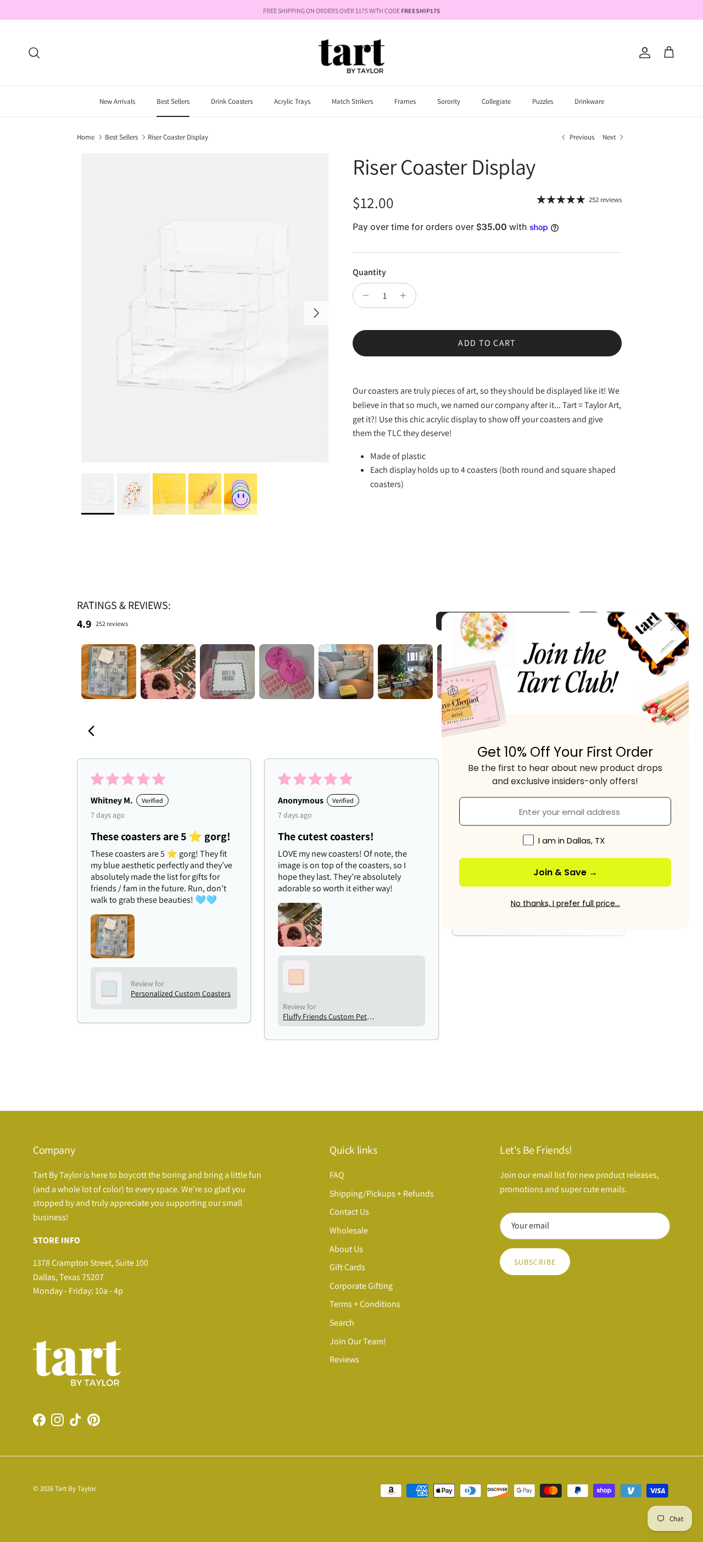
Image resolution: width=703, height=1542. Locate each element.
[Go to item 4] (286, 671)
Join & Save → (565, 872)
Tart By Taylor (75, 1488)
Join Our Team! (358, 1341)
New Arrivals (117, 101)
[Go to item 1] (108, 671)
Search (342, 1322)
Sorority (448, 101)
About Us (346, 1249)
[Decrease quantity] (362, 295)
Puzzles (542, 101)
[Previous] (94, 732)
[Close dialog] (674, 626)
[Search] (34, 52)
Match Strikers (352, 101)
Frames (405, 101)
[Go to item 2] (168, 671)
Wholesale (349, 1230)
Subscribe (535, 1262)
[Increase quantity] (406, 295)
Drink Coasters (232, 101)
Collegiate (496, 101)
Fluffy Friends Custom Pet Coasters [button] (325, 1016)
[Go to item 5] (346, 671)
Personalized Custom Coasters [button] (181, 993)
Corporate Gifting (361, 1286)
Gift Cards (347, 1267)
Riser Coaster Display (178, 137)
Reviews (344, 1359)
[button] (113, 936)
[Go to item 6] (405, 671)
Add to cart (487, 343)
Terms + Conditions (365, 1304)
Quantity (369, 272)
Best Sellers (173, 101)
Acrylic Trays (292, 101)
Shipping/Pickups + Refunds (382, 1193)
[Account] (642, 52)
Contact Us (349, 1211)
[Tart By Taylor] (351, 53)
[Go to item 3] (227, 671)
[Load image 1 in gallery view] (204, 307)
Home (85, 137)
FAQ (337, 1175)
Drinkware (589, 101)
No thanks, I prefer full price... (565, 903)
